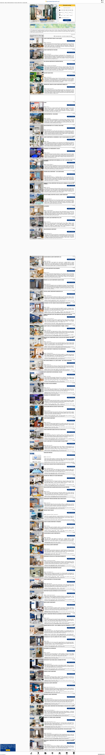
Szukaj (67, 20)
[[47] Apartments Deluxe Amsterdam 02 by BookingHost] (37, 595)
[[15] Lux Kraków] (37, 210)
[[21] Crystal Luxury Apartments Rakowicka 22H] (37, 296)
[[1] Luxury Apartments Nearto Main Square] (37, 43)
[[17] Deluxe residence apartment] (37, 233)
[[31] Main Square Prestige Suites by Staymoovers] (37, 411)
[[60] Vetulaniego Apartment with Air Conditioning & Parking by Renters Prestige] (37, 745)
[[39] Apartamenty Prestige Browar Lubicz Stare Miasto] (37, 503)
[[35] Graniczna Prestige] (37, 457)
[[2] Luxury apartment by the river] (37, 54)
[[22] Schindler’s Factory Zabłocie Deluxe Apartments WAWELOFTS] (37, 307)
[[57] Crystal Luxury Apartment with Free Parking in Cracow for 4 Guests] (37, 710)
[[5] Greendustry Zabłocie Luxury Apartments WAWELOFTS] (37, 89)
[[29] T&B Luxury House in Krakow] (37, 388)
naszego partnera (68, 312)
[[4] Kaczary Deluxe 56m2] (37, 77)
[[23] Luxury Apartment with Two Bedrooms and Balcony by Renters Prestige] (37, 319)
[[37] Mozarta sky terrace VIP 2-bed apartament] (37, 480)
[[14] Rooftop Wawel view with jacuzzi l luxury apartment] (37, 199)
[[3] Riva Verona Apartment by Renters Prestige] (37, 66)
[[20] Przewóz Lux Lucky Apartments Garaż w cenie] (37, 284)
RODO (5, 748)
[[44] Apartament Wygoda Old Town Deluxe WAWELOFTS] (37, 560)
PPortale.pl (4, 754)
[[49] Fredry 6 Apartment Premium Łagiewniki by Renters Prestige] (37, 618)
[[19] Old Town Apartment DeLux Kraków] (37, 273)
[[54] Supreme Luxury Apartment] (37, 676)
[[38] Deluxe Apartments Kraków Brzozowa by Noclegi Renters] (37, 491)
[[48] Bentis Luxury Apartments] (37, 606)
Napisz (104, 754)
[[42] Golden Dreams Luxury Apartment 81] (37, 537)
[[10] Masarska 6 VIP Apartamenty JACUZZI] (37, 153)
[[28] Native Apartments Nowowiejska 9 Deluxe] (37, 376)
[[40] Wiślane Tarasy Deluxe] (37, 514)
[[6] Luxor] (37, 107)
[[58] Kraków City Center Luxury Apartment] (37, 722)
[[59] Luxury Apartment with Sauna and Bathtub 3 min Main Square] (37, 733)
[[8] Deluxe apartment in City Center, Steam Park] (37, 130)
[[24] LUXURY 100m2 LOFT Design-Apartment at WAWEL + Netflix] (37, 330)
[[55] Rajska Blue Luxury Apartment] (37, 687)
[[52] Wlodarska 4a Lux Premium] (37, 652)
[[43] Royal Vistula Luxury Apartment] (37, 549)
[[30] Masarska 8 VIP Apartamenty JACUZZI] (37, 399)
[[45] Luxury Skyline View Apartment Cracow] (37, 572)
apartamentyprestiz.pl (53, 1)
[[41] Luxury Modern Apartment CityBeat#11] (37, 526)
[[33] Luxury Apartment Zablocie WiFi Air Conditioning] (37, 434)
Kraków (31, 39)
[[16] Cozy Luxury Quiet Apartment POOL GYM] (37, 222)
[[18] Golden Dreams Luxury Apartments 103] (37, 261)
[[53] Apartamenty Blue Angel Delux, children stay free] (37, 664)
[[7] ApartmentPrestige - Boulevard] (37, 118)
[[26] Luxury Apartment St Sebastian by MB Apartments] (37, 353)
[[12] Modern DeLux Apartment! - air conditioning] (37, 176)
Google (2, 745)
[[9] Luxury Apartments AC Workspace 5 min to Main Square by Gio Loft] (37, 141)
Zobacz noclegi (71, 40)
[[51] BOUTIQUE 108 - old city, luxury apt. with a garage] (37, 641)
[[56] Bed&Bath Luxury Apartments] (37, 699)
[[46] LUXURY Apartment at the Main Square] (37, 583)
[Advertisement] (52, 247)
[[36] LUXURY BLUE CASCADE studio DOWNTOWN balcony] (37, 468)
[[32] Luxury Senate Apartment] (37, 422)
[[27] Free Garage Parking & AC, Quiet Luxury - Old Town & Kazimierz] (37, 365)
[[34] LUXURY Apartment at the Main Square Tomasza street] (37, 445)
